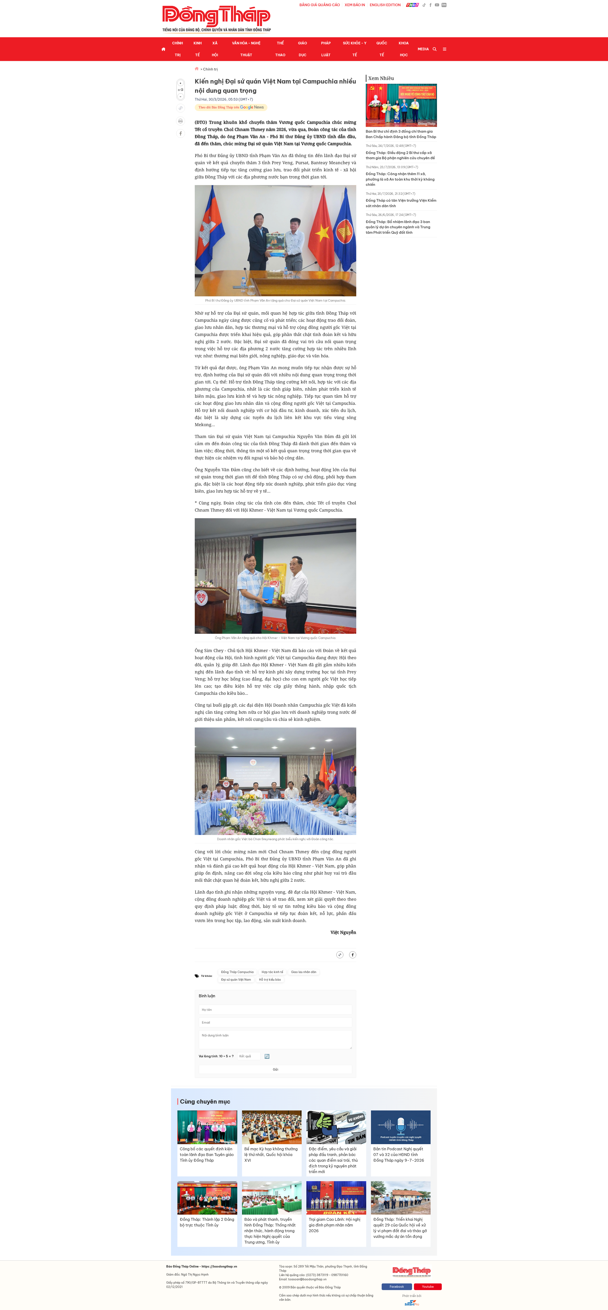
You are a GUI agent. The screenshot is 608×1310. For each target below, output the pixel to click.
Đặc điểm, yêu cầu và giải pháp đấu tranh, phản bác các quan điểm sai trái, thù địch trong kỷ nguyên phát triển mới (333, 1160)
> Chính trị (209, 69)
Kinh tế (198, 49)
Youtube (428, 1286)
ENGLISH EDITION (385, 5)
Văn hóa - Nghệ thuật (246, 49)
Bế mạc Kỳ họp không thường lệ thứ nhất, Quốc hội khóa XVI (271, 1155)
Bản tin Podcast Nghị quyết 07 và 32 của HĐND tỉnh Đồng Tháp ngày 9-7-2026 (398, 1155)
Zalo (444, 5)
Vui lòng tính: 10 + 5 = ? (216, 1056)
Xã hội (215, 49)
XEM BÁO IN (355, 5)
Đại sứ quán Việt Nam (236, 979)
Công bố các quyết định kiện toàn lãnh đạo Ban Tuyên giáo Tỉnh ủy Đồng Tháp (207, 1155)
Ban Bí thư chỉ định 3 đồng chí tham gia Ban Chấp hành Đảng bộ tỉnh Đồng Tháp (401, 134)
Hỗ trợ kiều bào (270, 979)
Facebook (397, 1286)
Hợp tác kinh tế (272, 972)
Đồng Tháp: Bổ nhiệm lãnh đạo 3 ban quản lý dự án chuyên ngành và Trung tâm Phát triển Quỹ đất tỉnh (398, 227)
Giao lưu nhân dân (303, 972)
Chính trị (177, 49)
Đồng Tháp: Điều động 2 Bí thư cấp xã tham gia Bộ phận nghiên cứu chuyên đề (400, 155)
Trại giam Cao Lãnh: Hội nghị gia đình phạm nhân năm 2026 (334, 1225)
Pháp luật (326, 49)
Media (423, 49)
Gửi (275, 1069)
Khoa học (404, 49)
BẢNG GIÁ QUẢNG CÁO (319, 5)
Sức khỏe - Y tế (354, 49)
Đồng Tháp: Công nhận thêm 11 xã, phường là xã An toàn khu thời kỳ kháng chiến (400, 179)
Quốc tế (381, 49)
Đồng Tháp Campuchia (237, 972)
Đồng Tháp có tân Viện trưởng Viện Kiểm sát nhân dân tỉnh (401, 203)
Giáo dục (302, 49)
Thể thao (280, 49)
